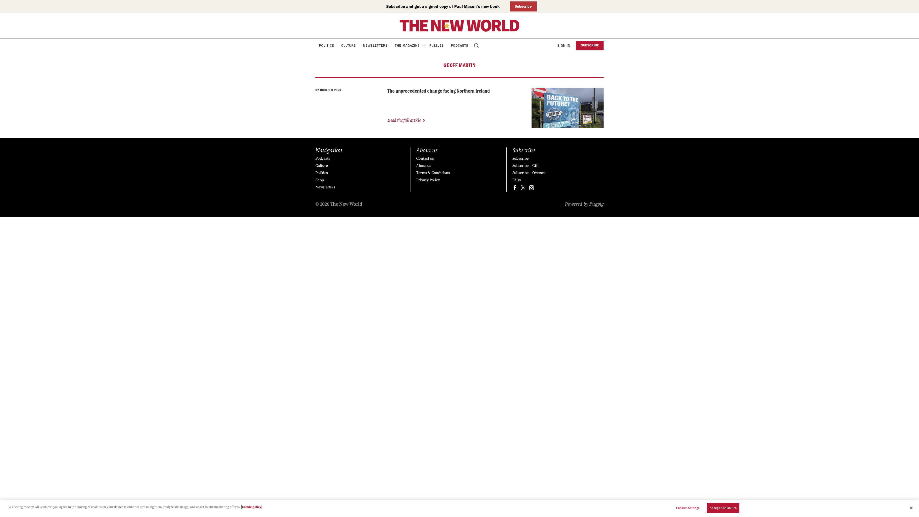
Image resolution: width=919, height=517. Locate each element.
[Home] (459, 26)
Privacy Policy (428, 180)
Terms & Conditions (433, 172)
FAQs (516, 180)
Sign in (563, 46)
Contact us (425, 158)
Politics (326, 46)
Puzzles (436, 46)
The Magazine (407, 46)
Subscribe (523, 6)
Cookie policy (251, 507)
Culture (348, 46)
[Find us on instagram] (531, 188)
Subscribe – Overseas (529, 172)
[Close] (911, 508)
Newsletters (375, 46)
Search (477, 45)
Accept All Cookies (723, 508)
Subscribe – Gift (525, 165)
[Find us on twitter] (523, 188)
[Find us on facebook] (514, 188)
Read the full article (404, 120)
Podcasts (459, 46)
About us (423, 165)
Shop (319, 180)
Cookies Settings (688, 508)
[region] (459, 508)
